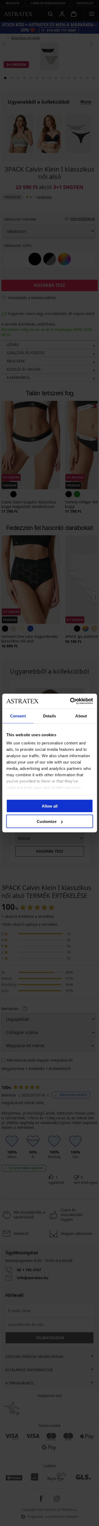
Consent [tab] (18, 715)
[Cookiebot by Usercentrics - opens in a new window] (70, 701)
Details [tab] (49, 715)
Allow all (50, 806)
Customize (46, 821)
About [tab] (81, 715)
